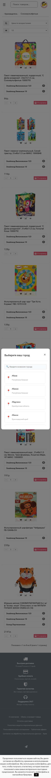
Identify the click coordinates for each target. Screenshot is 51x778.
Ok (36, 775)
